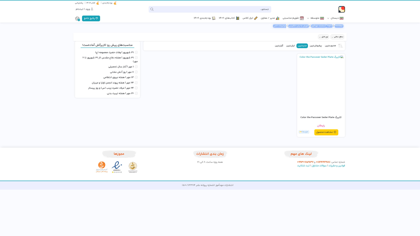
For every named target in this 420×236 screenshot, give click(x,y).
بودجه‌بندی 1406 (202, 18)
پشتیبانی (79, 3)
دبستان (334, 18)
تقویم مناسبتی (291, 18)
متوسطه (314, 18)
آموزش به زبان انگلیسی (298, 26)
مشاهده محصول (324, 132)
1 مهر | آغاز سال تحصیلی (121, 67)
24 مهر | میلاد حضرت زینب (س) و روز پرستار (111, 88)
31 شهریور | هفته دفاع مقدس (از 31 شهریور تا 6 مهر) (110, 59)
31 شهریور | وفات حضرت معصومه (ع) (114, 52)
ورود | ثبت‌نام (83, 9)
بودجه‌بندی (107, 3)
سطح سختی (338, 36)
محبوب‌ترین (330, 46)
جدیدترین (302, 46)
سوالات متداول (319, 166)
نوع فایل (325, 36)
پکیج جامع (89, 18)
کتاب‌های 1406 (227, 18)
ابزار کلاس (248, 18)
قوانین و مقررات (337, 166)
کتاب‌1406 (90, 3)
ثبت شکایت (303, 166)
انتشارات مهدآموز (319, 26)
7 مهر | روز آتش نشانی (122, 72)
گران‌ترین (279, 46)
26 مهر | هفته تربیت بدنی (120, 93)
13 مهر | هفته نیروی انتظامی (118, 77)
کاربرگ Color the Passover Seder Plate (321, 117)
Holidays (339, 26)
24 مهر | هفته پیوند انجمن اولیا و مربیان (113, 83)
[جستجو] (152, 9)
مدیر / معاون (268, 18)
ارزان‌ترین (290, 46)
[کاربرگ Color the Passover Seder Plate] (321, 84)
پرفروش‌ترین (316, 46)
